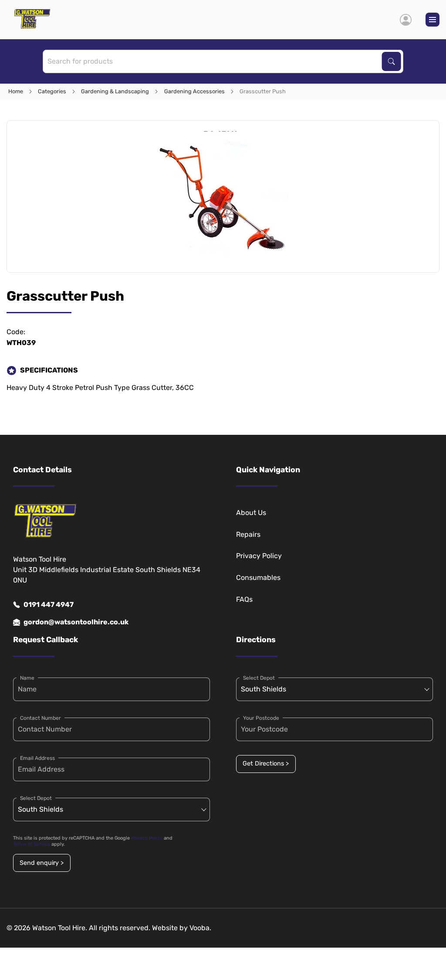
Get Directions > (266, 763)
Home (15, 91)
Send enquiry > (42, 863)
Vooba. (200, 928)
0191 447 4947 (49, 604)
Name (27, 678)
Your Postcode (261, 718)
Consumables (258, 577)
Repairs (248, 534)
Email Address (37, 758)
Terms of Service (31, 844)
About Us (251, 512)
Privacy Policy (259, 556)
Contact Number (40, 718)
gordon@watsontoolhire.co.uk (76, 622)
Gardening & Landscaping (115, 91)
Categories (52, 91)
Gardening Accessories (194, 91)
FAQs (244, 599)
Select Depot (36, 798)
